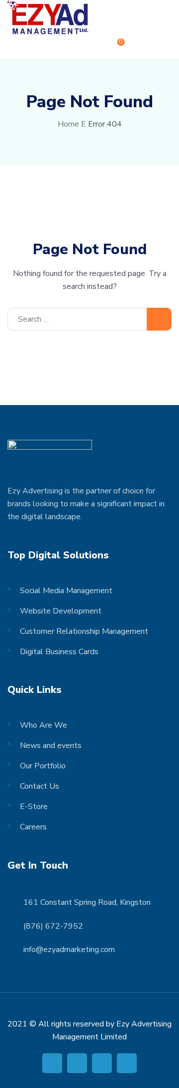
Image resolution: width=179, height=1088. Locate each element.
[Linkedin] (102, 1063)
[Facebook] (52, 1063)
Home (68, 124)
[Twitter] (77, 1063)
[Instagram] (127, 1063)
